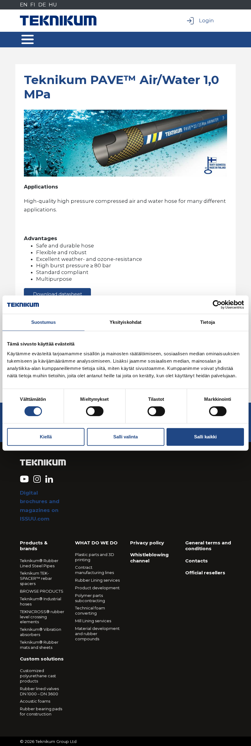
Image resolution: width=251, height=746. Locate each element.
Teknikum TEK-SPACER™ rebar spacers (36, 578)
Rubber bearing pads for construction (41, 711)
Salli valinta (125, 436)
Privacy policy (147, 543)
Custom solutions (42, 659)
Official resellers (205, 573)
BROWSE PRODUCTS (41, 591)
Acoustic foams (35, 701)
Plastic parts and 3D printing (94, 557)
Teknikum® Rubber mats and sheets (39, 645)
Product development (97, 587)
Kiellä (46, 436)
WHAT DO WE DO (96, 543)
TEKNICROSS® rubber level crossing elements (42, 616)
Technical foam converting (90, 610)
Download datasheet (57, 294)
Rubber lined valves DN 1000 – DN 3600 (39, 691)
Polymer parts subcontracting (90, 598)
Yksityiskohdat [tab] (125, 322)
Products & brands (33, 545)
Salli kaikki (205, 436)
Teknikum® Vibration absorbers (40, 632)
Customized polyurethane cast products (38, 675)
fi (32, 5)
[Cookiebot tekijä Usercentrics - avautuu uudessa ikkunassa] (217, 304)
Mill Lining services (93, 620)
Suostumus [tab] (43, 322)
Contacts (196, 561)
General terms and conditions (208, 545)
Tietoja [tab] (207, 322)
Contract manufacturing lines (94, 570)
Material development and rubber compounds (97, 633)
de (42, 5)
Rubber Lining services (97, 580)
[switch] (94, 411)
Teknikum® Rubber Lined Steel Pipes (39, 563)
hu (53, 5)
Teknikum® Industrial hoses (40, 601)
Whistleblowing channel (149, 557)
